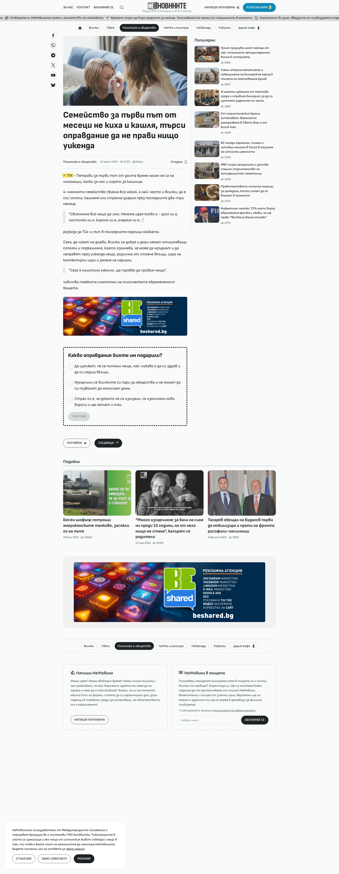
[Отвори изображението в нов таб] (125, 71)
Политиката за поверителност (234, 710)
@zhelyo (137, 161)
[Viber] (53, 45)
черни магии (75, 849)
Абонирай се (103, 7)
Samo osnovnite (54, 859)
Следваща (106, 443)
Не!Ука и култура (176, 28)
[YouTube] (53, 75)
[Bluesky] (53, 85)
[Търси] (120, 7)
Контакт (83, 7)
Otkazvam (23, 859)
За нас (68, 7)
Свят (111, 28)
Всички (94, 28)
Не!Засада (203, 28)
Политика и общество (139, 28)
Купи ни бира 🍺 (259, 7)
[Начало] (80, 28)
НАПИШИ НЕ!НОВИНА (89, 720)
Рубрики (225, 28)
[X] (53, 65)
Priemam (84, 859)
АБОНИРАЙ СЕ (255, 720)
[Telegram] (53, 55)
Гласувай (79, 416)
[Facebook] (53, 35)
